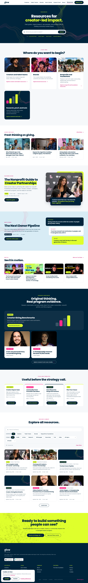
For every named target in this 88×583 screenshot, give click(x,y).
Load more (44, 505)
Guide (17, 437)
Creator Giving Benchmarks (14, 492)
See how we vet (52, 403)
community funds (32, 36)
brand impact (49, 36)
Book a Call (79, 2)
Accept (7, 578)
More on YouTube (77, 257)
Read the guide (10, 200)
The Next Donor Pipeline (67, 466)
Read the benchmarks (14, 325)
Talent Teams (34, 2)
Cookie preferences (25, 578)
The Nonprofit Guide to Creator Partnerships (39, 465)
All (13, 434)
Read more (12, 575)
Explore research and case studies (43, 362)
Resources (70, 2)
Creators (26, 2)
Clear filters (79, 445)
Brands (42, 2)
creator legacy (41, 36)
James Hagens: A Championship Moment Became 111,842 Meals (69, 491)
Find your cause (72, 403)
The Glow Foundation (58, 567)
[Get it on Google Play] (18, 560)
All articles (79, 132)
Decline (15, 578)
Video (60, 437)
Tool (55, 437)
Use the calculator (32, 403)
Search (62, 32)
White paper (39, 437)
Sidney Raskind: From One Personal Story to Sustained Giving (43, 491)
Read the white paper (12, 239)
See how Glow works (53, 535)
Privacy (71, 567)
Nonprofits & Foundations (47, 434)
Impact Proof (57, 2)
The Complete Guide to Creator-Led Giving (12, 465)
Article (24, 437)
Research (31, 437)
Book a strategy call (34, 535)
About (63, 2)
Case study (48, 437)
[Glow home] (6, 2)
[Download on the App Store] (8, 560)
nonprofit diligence (57, 36)
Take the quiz (11, 403)
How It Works (48, 2)
